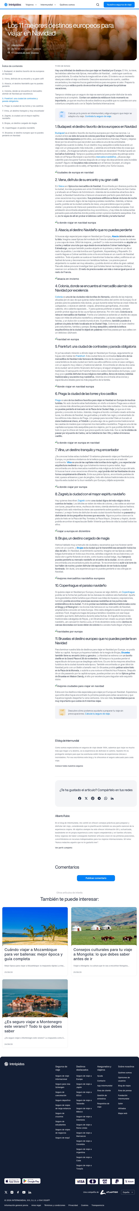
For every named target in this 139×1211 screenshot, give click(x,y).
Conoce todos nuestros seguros (69, 765)
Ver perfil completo (63, 847)
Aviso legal (36, 1205)
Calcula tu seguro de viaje (97, 713)
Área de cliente (104, 1090)
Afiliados (122, 1108)
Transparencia (97, 1205)
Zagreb (81, 500)
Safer (120, 1103)
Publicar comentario (96, 878)
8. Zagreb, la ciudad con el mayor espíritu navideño (20, 117)
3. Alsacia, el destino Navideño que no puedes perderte (22, 84)
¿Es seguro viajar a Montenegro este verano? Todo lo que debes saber (33, 1026)
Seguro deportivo (62, 1100)
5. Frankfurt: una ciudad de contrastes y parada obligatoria (20, 99)
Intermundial (47, 4)
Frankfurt (80, 356)
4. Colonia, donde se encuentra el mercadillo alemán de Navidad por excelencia (22, 92)
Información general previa (16, 1205)
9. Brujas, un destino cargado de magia (19, 123)
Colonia (59, 296)
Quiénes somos (67, 4)
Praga (58, 400)
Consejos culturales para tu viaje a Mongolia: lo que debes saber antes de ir (102, 954)
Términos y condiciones (54, 1205)
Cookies (84, 1205)
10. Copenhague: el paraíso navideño (18, 128)
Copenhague (128, 592)
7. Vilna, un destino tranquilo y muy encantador (23, 110)
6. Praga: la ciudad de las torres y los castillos (22, 106)
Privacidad (73, 1205)
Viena (61, 186)
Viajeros (30, 4)
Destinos (35, 52)
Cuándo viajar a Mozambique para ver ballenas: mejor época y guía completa (33, 954)
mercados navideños (106, 156)
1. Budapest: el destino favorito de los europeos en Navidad (23, 72)
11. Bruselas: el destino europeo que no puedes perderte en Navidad (23, 134)
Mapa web (122, 1113)
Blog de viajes (124, 1085)
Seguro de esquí (62, 1137)
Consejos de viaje (22, 52)
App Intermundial (104, 1085)
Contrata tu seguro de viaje (98, 116)
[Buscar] (97, 4)
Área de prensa (125, 1090)
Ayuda (100, 1075)
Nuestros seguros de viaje (119, 4)
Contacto (101, 1080)
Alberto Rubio (17, 45)
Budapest (60, 133)
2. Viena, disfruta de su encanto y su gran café (23, 78)
